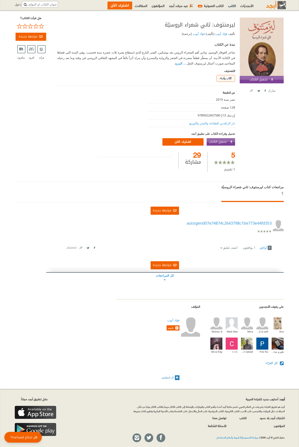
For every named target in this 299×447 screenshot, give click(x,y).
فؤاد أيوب (220, 34)
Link (80, 247)
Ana (281, 331)
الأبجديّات (246, 5)
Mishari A (217, 331)
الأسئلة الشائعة (217, 425)
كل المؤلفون (167, 377)
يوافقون (249, 247)
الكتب (232, 5)
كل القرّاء (272, 363)
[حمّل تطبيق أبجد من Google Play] (35, 429)
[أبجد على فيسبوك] (160, 438)
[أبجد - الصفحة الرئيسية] (270, 5)
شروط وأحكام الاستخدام (228, 437)
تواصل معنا (219, 417)
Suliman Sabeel (247, 351)
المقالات (141, 5)
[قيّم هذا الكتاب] (31, 26)
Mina (250, 331)
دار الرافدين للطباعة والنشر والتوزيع (212, 123)
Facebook (265, 90)
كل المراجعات (165, 275)
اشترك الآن (183, 142)
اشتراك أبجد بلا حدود (272, 417)
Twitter (258, 90)
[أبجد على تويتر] (148, 438)
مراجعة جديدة (28, 36)
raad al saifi (262, 331)
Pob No (264, 351)
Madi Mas (232, 331)
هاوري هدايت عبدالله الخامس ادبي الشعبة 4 (278, 351)
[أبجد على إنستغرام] (136, 438)
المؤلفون (158, 5)
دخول (18, 4)
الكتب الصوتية (211, 5)
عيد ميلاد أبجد (181, 5)
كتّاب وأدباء (226, 78)
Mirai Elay (216, 351)
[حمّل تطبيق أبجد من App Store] (35, 412)
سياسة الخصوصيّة (250, 437)
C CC (235, 351)
